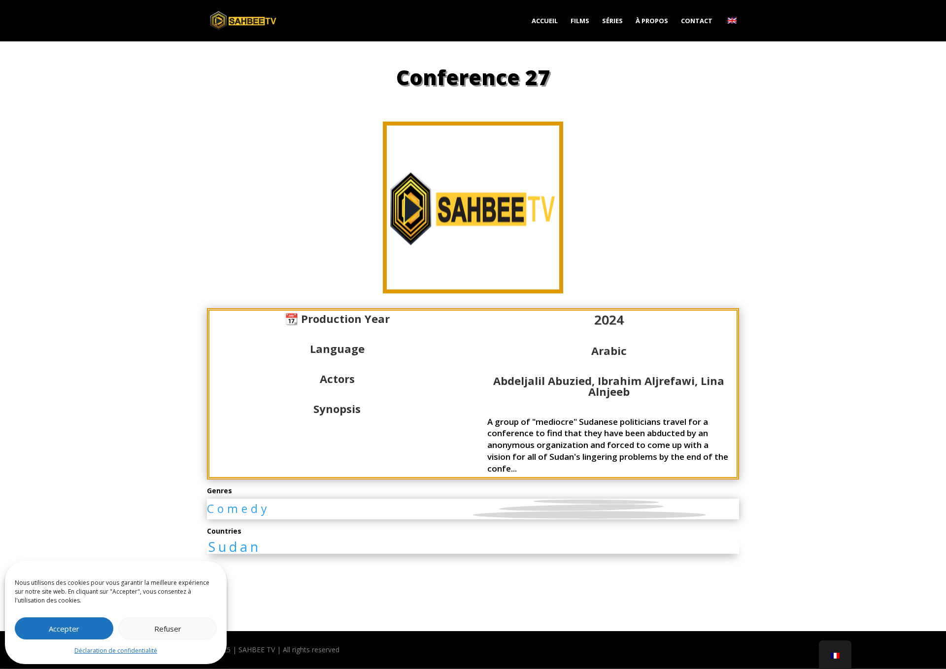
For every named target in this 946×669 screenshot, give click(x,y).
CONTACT (696, 21)
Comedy (238, 508)
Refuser (167, 629)
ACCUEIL (545, 21)
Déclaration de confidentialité (115, 650)
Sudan (234, 547)
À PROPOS (652, 21)
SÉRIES (612, 21)
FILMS (580, 21)
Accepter (64, 629)
